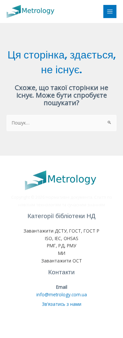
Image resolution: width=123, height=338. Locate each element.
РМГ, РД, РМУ (61, 245)
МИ (61, 253)
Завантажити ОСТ (61, 261)
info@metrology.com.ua (61, 294)
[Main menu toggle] (110, 11)
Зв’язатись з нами (61, 304)
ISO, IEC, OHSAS (61, 238)
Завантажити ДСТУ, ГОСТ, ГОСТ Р (61, 231)
